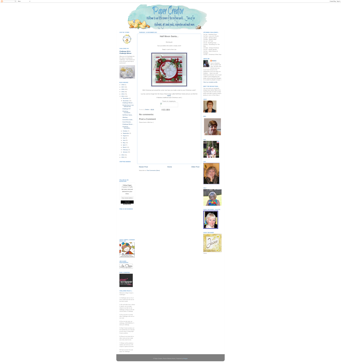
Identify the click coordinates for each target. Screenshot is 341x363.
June (124, 140)
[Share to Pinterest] (169, 110)
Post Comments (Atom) (153, 170)
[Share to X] (166, 110)
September (126, 133)
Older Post (195, 167)
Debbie (147, 109)
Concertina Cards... (127, 119)
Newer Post (143, 167)
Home (169, 167)
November (126, 100)
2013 (123, 96)
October (125, 131)
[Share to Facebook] (167, 110)
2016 (123, 89)
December (126, 98)
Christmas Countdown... (126, 112)
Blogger (185, 358)
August (125, 135)
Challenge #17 (126, 109)
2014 (123, 94)
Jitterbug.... (125, 117)
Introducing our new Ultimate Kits (128, 105)
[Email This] (162, 110)
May (124, 142)
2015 (123, 91)
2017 (123, 87)
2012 (123, 155)
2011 (122, 157)
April (124, 145)
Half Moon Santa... (127, 115)
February (125, 149)
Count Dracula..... (127, 122)
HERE (169, 95)
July (124, 138)
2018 (123, 84)
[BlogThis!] (164, 110)
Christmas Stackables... (126, 127)
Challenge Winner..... (128, 102)
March (125, 147)
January (125, 152)
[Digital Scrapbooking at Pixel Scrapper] (126, 286)
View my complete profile (210, 82)
